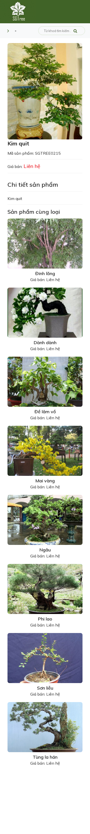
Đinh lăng (45, 273)
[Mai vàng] (45, 450)
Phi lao (45, 619)
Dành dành (45, 342)
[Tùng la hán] (45, 726)
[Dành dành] (45, 312)
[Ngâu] (45, 519)
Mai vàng (45, 481)
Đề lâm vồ (45, 411)
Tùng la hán (45, 757)
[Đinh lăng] (45, 243)
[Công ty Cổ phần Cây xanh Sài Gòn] (18, 11)
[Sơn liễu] (45, 657)
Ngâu (45, 550)
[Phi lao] (45, 588)
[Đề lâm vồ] (45, 381)
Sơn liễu (45, 688)
